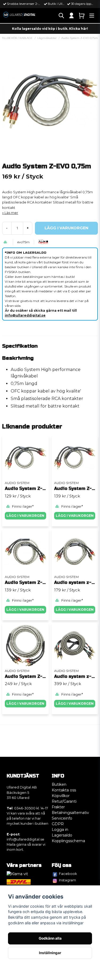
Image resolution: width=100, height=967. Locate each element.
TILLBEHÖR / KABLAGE (17, 38)
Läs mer (11, 213)
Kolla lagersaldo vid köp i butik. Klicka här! (50, 29)
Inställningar (50, 953)
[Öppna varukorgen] (82, 15)
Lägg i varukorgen (25, 516)
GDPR (58, 823)
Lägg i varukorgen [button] (25, 610)
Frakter (58, 807)
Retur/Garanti (64, 801)
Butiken (59, 784)
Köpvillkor (61, 795)
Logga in (60, 829)
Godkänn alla (50, 938)
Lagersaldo (62, 835)
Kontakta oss (64, 790)
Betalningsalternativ (70, 812)
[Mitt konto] (71, 15)
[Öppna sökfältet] (61, 15)
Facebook (68, 873)
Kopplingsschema (68, 840)
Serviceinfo (62, 818)
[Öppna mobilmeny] (92, 15)
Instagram (67, 880)
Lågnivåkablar (47, 38)
